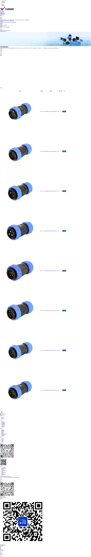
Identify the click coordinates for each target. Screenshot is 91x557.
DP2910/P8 (41, 350)
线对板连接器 (3, 422)
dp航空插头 (9, 30)
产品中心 (1, 10)
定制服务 (1, 23)
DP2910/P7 (41, 310)
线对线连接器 (3, 424)
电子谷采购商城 (3, 467)
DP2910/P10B (41, 151)
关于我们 (1, 24)
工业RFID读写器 (3, 472)
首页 (0, 476)
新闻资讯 (2, 438)
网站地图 (5, 476)
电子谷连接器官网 (3, 468)
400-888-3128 (1, 413)
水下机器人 (2, 435)
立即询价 (64, 111)
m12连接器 (3, 30)
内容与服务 (1, 21)
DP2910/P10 (41, 111)
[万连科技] (45, 8)
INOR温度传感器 (3, 474)
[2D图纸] (58, 111)
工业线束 (6, 30)
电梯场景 (2, 429)
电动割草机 (2, 431)
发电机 (2, 471)
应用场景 (1, 17)
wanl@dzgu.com (2, 554)
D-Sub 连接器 (3, 425)
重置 (0, 55)
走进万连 (2, 417)
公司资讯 (2, 439)
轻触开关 (2, 473)
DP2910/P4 (41, 270)
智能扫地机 (2, 430)
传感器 (2, 432)
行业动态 (2, 440)
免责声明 (10, 476)
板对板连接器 (3, 423)
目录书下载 (7, 476)
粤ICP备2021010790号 (16, 477)
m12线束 (1, 30)
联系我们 (2, 476)
